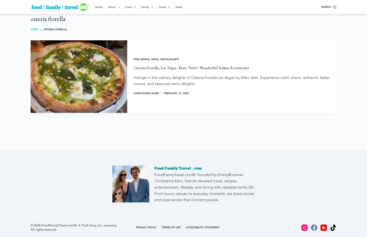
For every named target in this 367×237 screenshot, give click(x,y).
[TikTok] (333, 227)
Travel (162, 7)
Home (99, 7)
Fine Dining (142, 59)
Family (145, 7)
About (112, 7)
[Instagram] (304, 227)
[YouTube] (323, 227)
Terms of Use (171, 227)
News (178, 7)
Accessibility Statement (203, 227)
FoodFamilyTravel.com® (59, 225)
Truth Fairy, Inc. (92, 225)
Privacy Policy (146, 227)
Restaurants (170, 59)
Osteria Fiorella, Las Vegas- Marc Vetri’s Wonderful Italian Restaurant (191, 67)
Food (128, 7)
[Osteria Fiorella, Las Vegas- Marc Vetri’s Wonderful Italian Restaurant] (79, 76)
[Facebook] (314, 227)
